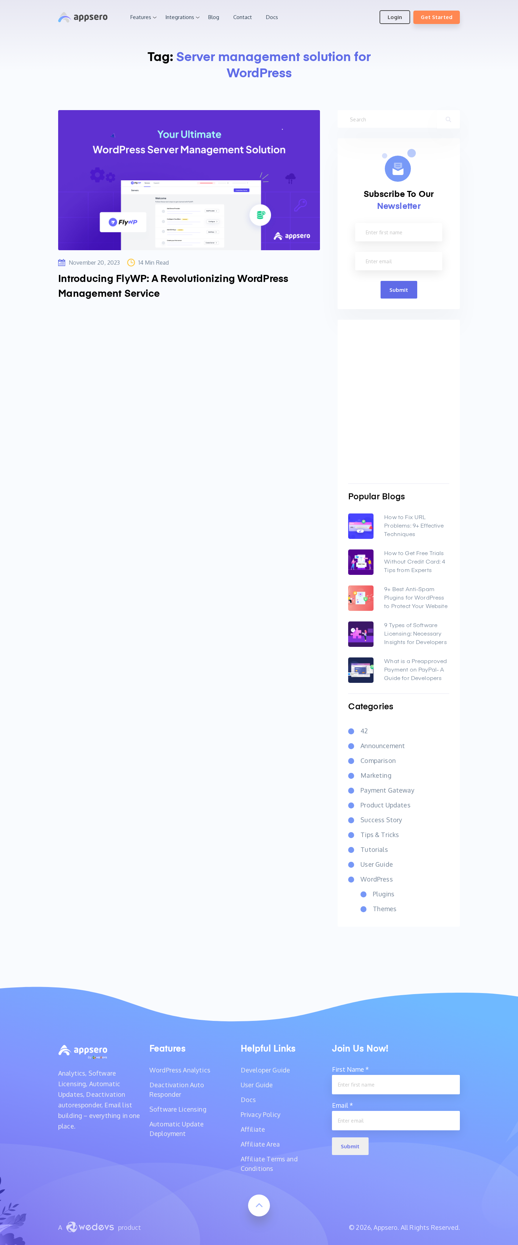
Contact (242, 17)
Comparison (378, 760)
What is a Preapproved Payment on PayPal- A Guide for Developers (415, 670)
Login (395, 17)
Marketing (375, 775)
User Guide (376, 864)
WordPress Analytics (179, 1070)
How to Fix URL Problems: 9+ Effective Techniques (414, 526)
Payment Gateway (387, 790)
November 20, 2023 (94, 262)
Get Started (436, 17)
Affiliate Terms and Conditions (269, 1163)
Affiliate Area (260, 1144)
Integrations (179, 17)
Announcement (382, 746)
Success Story (381, 820)
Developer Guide (265, 1070)
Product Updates (385, 805)
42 (364, 731)
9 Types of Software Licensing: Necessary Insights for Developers (415, 634)
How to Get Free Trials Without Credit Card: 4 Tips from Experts (414, 562)
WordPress (376, 879)
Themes (384, 909)
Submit (398, 290)
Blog (213, 17)
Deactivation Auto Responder (176, 1089)
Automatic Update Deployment (176, 1128)
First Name (350, 1069)
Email (342, 1105)
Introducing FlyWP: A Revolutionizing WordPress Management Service (173, 286)
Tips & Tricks (379, 834)
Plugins (383, 894)
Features (140, 17)
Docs (272, 17)
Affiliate (253, 1129)
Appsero (82, 17)
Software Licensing (177, 1109)
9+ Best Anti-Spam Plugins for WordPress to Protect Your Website (415, 598)
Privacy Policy (260, 1114)
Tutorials (374, 849)
